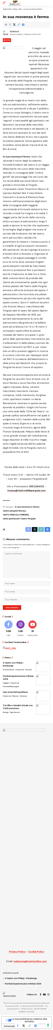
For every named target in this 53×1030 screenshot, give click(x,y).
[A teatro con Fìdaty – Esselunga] (43, 666)
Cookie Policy (36, 951)
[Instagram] (20, 628)
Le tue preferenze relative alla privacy (29, 1020)
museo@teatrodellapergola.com (26, 490)
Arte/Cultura (8, 670)
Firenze (28, 670)
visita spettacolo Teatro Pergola (19, 518)
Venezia (23, 696)
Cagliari (6, 683)
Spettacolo (15, 712)
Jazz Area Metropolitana (15, 692)
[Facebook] (8, 628)
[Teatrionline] (15, 3)
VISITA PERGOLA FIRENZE (16, 514)
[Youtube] (32, 628)
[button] (5, 3)
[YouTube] (44, 995)
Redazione (14, 31)
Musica (15, 696)
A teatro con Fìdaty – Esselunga (21, 978)
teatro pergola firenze (14, 511)
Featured (20, 670)
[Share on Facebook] (10, 24)
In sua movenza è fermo (27, 507)
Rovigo (6, 712)
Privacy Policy (17, 951)
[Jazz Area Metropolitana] (43, 696)
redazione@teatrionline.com (30, 961)
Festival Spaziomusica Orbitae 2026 (23, 983)
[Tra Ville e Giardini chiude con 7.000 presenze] (43, 709)
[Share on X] (14, 24)
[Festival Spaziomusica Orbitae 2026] (43, 680)
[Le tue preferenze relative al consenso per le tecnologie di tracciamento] (48, 1025)
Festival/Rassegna (11, 686)
